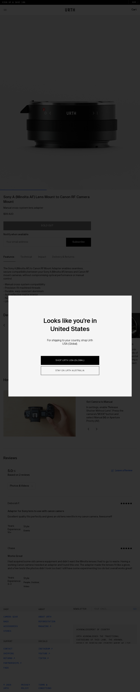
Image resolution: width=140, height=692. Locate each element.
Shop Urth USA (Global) (70, 360)
